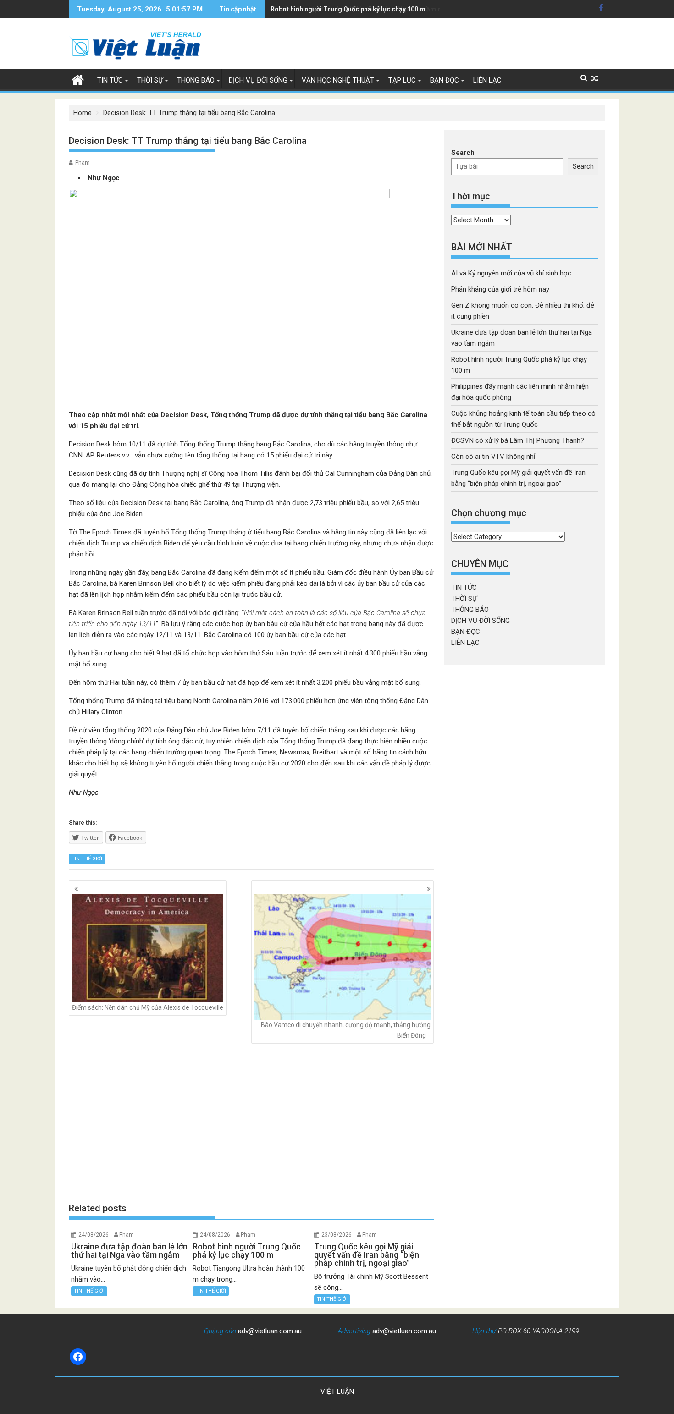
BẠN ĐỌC (444, 80)
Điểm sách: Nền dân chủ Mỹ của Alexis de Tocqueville (147, 1007)
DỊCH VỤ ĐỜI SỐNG (258, 80)
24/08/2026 (93, 1235)
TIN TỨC (110, 80)
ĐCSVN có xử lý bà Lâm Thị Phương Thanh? (517, 440)
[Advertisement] (251, 1123)
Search (463, 153)
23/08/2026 (336, 1235)
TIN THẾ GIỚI (87, 859)
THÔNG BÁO (196, 80)
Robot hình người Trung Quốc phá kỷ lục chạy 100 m (348, 9)
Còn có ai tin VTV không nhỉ (493, 456)
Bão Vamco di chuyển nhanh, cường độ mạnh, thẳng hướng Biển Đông (346, 1030)
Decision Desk (90, 444)
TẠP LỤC (402, 80)
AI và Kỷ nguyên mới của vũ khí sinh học (511, 273)
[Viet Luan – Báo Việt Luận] (78, 79)
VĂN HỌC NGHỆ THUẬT (338, 80)
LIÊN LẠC (487, 80)
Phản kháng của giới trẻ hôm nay (500, 289)
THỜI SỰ (150, 80)
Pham (82, 163)
